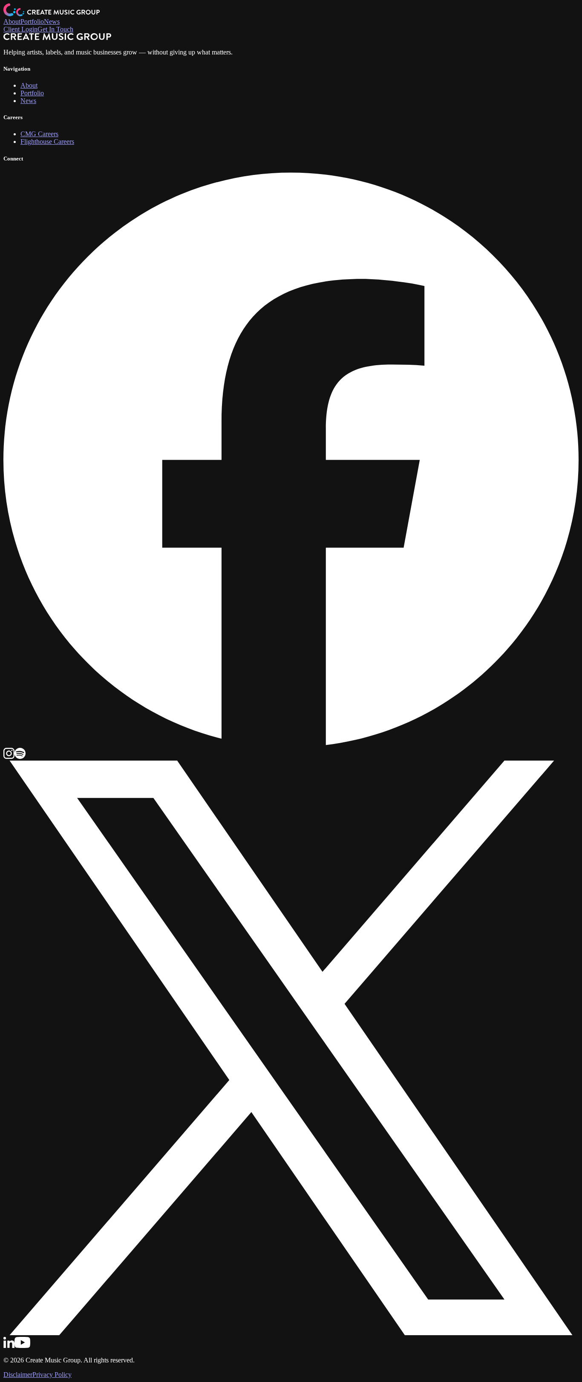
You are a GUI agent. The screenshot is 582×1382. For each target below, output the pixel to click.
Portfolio (32, 21)
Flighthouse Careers (47, 141)
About (11, 21)
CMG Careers (39, 133)
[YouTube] (22, 1345)
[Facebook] (291, 743)
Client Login (20, 29)
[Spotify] (20, 756)
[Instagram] (8, 756)
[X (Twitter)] (291, 1332)
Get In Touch (55, 29)
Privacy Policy (52, 1374)
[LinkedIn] (8, 1345)
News (52, 21)
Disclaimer (17, 1374)
